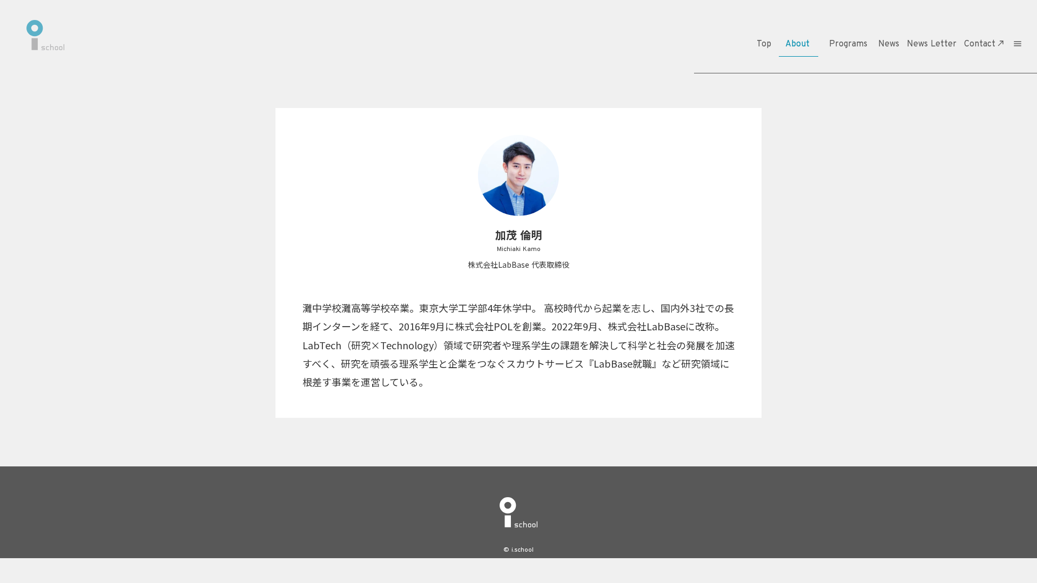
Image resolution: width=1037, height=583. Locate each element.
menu (1017, 44)
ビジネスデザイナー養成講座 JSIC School (856, 129)
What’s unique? (795, 79)
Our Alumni (795, 127)
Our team (795, 95)
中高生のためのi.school (860, 84)
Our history (796, 111)
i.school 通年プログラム (860, 69)
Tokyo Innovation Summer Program (849, 104)
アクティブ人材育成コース (856, 154)
